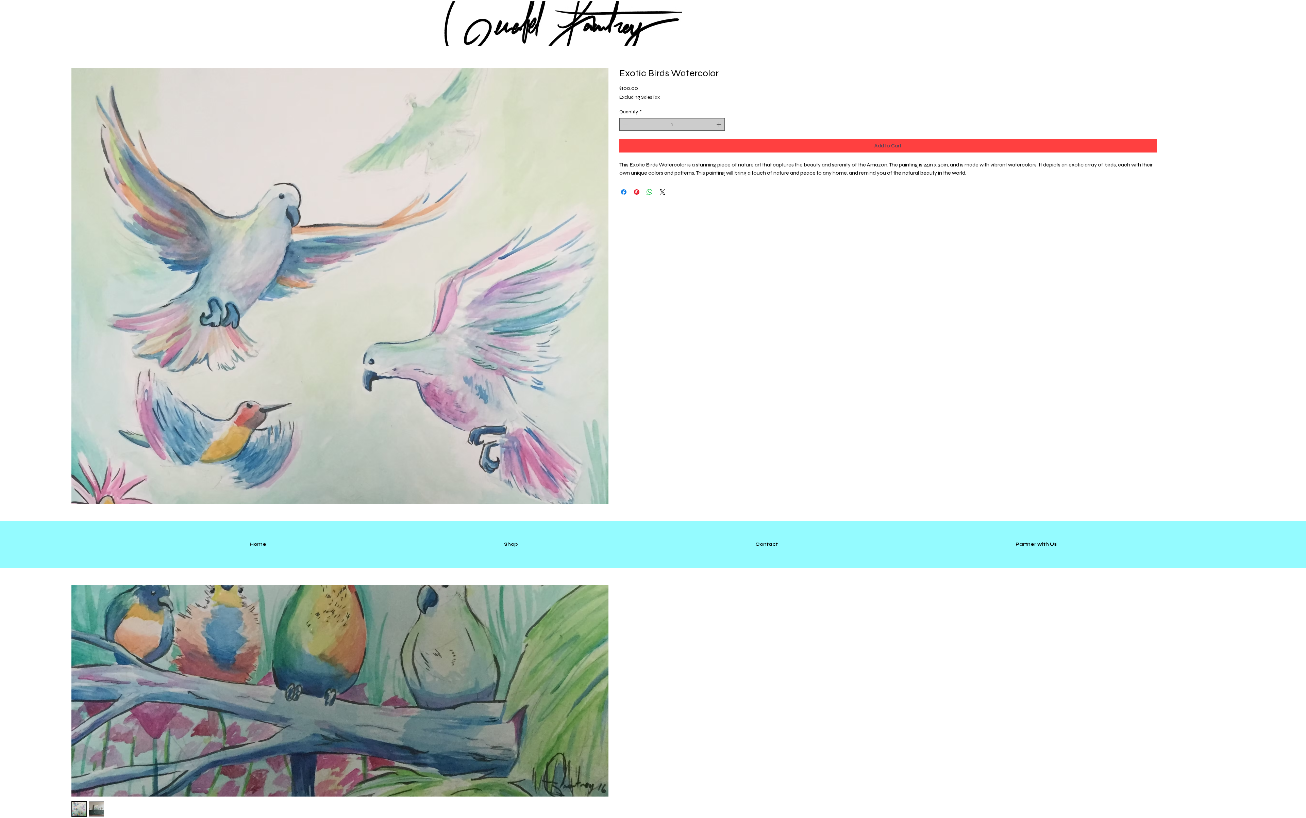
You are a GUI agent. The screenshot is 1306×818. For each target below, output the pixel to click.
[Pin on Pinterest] (637, 192)
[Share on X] (662, 192)
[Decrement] (624, 124)
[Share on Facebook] (624, 192)
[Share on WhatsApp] (650, 192)
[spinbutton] (672, 124)
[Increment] (719, 124)
